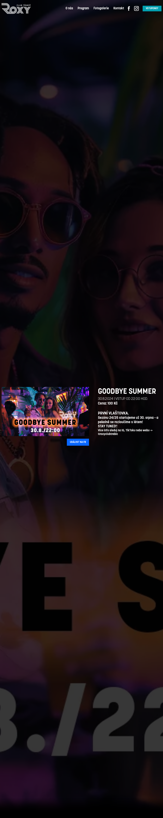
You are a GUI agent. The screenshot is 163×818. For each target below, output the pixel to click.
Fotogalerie (101, 8)
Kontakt (118, 8)
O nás (69, 8)
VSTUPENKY (152, 8)
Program (83, 8)
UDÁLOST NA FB (78, 442)
